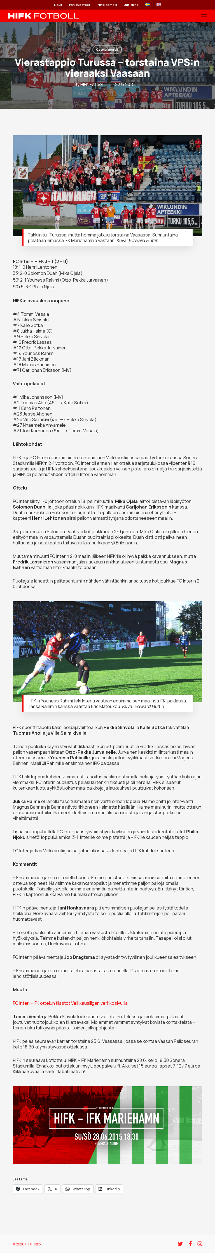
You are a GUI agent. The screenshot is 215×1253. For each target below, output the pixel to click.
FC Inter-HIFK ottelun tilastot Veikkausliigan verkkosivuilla (70, 1003)
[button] (204, 16)
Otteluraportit (107, 49)
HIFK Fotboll (92, 84)
